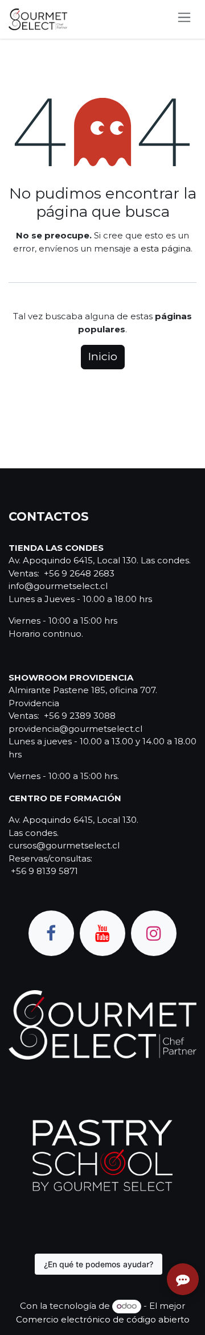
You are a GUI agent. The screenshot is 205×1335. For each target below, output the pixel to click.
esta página (166, 248)
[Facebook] (51, 933)
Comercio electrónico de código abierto (103, 1319)
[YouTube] (102, 933)
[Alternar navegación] (184, 19)
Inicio (102, 356)
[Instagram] (154, 933)
